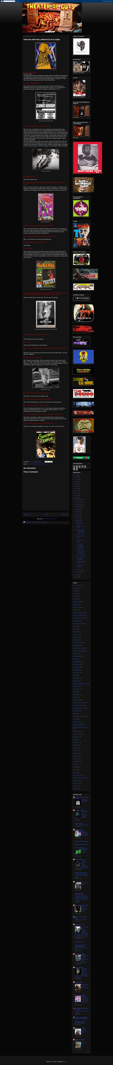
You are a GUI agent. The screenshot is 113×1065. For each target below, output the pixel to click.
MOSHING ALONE (80, 1022)
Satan (74, 691)
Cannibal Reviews (80, 847)
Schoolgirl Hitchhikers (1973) (84, 1031)
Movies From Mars (80, 1028)
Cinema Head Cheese (81, 872)
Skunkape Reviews (78, 705)
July (77, 511)
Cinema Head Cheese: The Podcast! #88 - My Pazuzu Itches (81, 875)
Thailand (75, 719)
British (74, 596)
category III (76, 742)
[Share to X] (48, 462)
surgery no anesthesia (79, 777)
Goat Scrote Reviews (78, 612)
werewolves (76, 783)
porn (74, 764)
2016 (76, 493)
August (78, 509)
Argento (75, 588)
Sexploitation (76, 700)
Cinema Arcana (79, 859)
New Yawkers (76, 664)
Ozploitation (76, 672)
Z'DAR (75, 739)
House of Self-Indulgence (79, 982)
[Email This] (45, 462)
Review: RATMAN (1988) (80, 562)
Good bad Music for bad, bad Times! (80, 945)
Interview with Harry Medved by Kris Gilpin (80, 531)
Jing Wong (76, 637)
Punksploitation (77, 686)
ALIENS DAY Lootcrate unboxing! (84, 851)
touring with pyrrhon (79, 1023)
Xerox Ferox (76, 737)
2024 (76, 479)
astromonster (78, 823)
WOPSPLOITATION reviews (80, 727)
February (79, 569)
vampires (75, 780)
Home (46, 514)
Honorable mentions (78, 623)
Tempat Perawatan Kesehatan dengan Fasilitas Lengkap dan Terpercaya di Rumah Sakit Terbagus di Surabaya (81, 897)
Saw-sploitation (77, 694)
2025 (76, 477)
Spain (74, 713)
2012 (76, 577)
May (77, 515)
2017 (76, 491)
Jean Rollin (76, 631)
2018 (76, 488)
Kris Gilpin (76, 640)
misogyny (75, 758)
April (77, 518)
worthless (75, 788)
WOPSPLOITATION (78, 724)
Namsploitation (77, 656)
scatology (75, 767)
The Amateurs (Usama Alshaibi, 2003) (84, 986)
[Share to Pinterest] (52, 462)
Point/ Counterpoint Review (80, 683)
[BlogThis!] (47, 462)
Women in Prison (77, 734)
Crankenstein (76, 601)
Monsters (75, 653)
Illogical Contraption (81, 995)
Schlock (43, 464)
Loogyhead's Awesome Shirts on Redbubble (81, 1018)
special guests (77, 775)
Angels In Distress (80, 810)
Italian (74, 626)
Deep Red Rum (79, 893)
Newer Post (27, 514)
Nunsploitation (77, 670)
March (78, 520)
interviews (29, 464)
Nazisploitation (77, 661)
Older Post (65, 514)
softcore (75, 772)
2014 (76, 497)
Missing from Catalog (78, 651)
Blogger (65, 1061)
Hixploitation (76, 620)
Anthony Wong (77, 585)
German (75, 610)
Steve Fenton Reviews (79, 716)
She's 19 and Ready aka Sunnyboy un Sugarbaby (80, 546)
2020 (76, 484)
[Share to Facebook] (50, 462)
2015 (76, 495)
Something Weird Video (79, 708)
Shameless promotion (79, 702)
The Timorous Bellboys (80, 919)
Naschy (75, 659)
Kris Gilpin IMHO (37, 464)
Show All (87, 1051)
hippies (75, 748)
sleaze (75, 769)
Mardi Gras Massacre (79, 523)
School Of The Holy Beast (80, 558)
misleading (76, 756)
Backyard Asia (79, 829)
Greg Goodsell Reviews (79, 618)
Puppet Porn (76, 689)
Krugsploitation (77, 645)
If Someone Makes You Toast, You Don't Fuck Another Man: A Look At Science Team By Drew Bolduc (82, 973)
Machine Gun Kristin (78, 648)
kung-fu (75, 753)
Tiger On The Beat (79, 537)
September (79, 506)
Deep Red (76, 604)
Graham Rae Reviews (79, 615)
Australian (75, 593)
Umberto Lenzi (77, 722)
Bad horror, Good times (81, 841)
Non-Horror (76, 667)
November (79, 502)
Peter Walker (76, 678)
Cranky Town (78, 881)
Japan (74, 629)
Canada (75, 599)
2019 (76, 486)
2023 (76, 482)
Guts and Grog (79, 967)
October (78, 504)
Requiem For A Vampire (80, 566)
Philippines (76, 681)
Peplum (75, 675)
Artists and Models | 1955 (81, 825)
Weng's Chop (76, 731)
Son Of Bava (76, 711)
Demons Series (77, 607)
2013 (76, 574)
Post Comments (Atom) (49, 518)
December (79, 499)
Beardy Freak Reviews (81, 844)
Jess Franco (76, 634)
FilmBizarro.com (79, 942)
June (77, 513)
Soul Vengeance (80, 534)
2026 (76, 475)
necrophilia (76, 761)
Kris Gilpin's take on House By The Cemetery (80, 552)
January (78, 572)
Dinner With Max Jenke (81, 905)
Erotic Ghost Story (81, 555)
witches (75, 786)
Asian (74, 590)
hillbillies (75, 745)
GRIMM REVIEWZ (80, 954)
